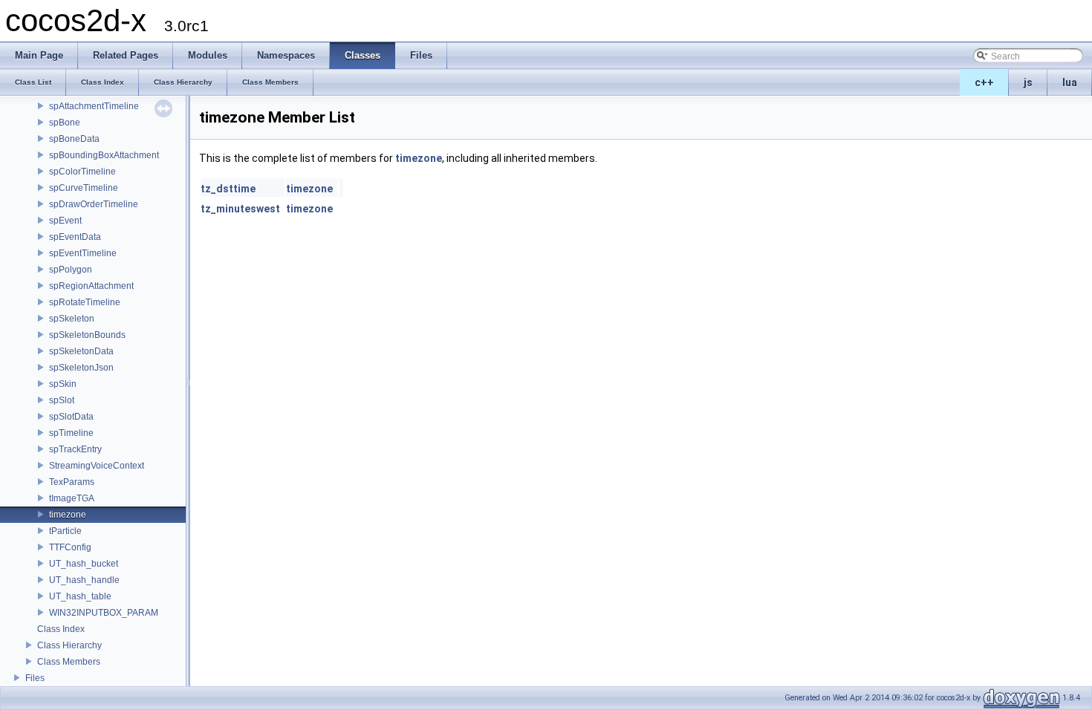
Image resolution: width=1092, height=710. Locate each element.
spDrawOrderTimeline (93, 204)
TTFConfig (70, 547)
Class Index (61, 629)
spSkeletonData (81, 351)
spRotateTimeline (84, 302)
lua (1069, 82)
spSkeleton (71, 318)
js (1028, 82)
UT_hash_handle (84, 580)
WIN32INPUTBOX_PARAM (103, 613)
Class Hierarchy (69, 645)
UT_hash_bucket (83, 563)
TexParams (71, 482)
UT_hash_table (80, 596)
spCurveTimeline (83, 188)
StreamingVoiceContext (96, 465)
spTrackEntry (75, 449)
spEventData (75, 237)
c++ (984, 82)
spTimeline (71, 433)
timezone (67, 514)
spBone (64, 122)
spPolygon (70, 269)
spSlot (61, 400)
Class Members (68, 662)
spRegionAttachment (91, 286)
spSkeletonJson (81, 367)
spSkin (63, 384)
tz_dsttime (228, 189)
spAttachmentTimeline (94, 106)
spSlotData (71, 416)
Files (35, 678)
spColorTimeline (82, 171)
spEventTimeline (83, 253)
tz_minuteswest (240, 209)
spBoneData (74, 139)
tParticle (65, 531)
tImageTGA (71, 498)
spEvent (65, 220)
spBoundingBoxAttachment (104, 155)
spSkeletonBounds (87, 335)
